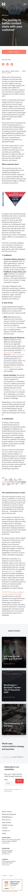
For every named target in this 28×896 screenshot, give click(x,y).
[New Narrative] (3, 4)
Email (6, 779)
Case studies (6, 822)
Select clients (7, 811)
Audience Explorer (18, 354)
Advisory (7, 640)
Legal (4, 833)
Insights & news (7, 825)
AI (21, 674)
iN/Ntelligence (7, 817)
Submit (19, 781)
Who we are (6, 820)
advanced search (16, 390)
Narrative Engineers (9, 814)
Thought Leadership (11, 674)
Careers (4, 828)
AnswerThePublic (10, 327)
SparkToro (11, 571)
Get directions (6, 843)
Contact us (6, 757)
